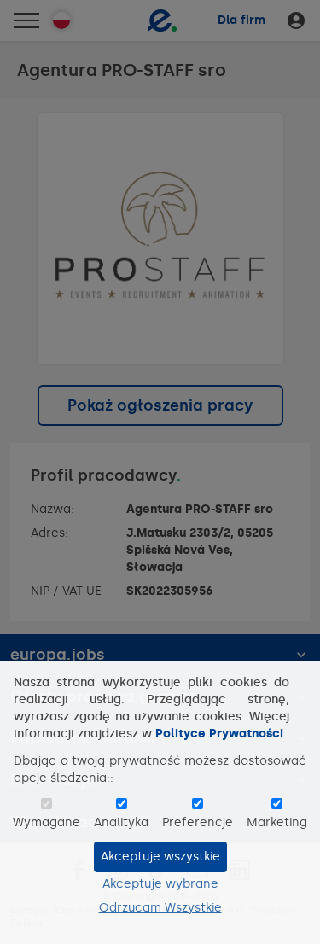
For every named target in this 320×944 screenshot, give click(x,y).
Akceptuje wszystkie (160, 856)
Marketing (277, 822)
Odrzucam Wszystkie (160, 907)
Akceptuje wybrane (160, 884)
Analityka (121, 822)
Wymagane (46, 822)
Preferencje (197, 822)
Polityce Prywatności (219, 733)
